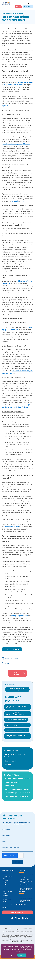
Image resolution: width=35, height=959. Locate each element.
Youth (4, 901)
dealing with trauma (25, 82)
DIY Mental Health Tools (26, 875)
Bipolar (5, 887)
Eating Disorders (7, 891)
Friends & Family (7, 904)
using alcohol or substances (13, 85)
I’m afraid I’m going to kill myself (17, 793)
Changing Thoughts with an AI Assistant (25, 885)
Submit (17, 862)
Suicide (5, 897)
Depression (6, 880)
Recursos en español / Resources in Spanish (26, 889)
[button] (28, 3)
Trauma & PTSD (7, 899)
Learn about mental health (8, 871)
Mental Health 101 (7, 876)
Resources (22, 870)
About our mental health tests (25, 901)
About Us (22, 891)
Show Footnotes (13, 649)
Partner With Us (21, 904)
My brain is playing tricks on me (17, 789)
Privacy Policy (19, 951)
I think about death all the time (16, 796)
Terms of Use (24, 928)
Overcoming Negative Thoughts (26, 882)
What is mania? (10, 785)
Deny (12, 955)
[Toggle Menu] (32, 3)
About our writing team (26, 898)
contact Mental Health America (17, 941)
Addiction (5, 889)
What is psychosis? (12, 782)
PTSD (22, 201)
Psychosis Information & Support (17, 689)
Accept (21, 955)
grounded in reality (12, 527)
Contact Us (5, 907)
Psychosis (8, 764)
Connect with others (26, 879)
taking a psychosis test (19, 616)
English (28, 6)
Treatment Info (7, 878)
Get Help (22, 877)
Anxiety (5, 882)
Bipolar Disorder (11, 761)
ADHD (4, 884)
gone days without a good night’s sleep (16, 144)
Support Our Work (17, 912)
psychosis (5, 106)
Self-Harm (5, 895)
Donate (18, 6)
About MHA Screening (26, 896)
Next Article (16, 673)
